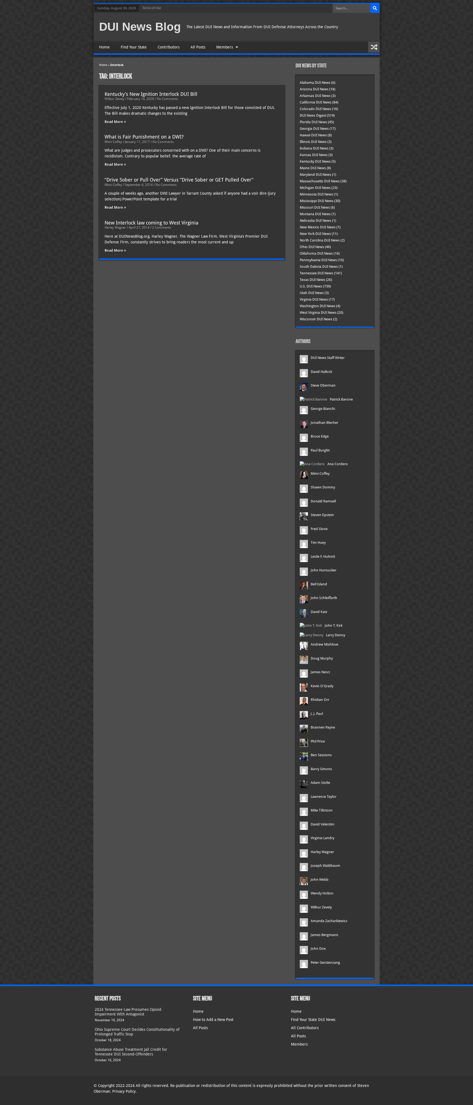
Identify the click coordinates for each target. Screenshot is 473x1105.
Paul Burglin (320, 450)
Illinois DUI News (313, 142)
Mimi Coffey (320, 473)
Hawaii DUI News (313, 135)
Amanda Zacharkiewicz (329, 921)
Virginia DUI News (314, 299)
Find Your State (134, 47)
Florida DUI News (313, 122)
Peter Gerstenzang (325, 962)
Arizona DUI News (314, 89)
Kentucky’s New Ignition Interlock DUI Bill (151, 94)
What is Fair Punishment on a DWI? (144, 137)
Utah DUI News (312, 293)
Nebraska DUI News (315, 220)
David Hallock (321, 372)
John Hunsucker (323, 570)
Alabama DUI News (315, 82)
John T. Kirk (333, 625)
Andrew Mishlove (324, 644)
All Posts (198, 47)
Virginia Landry (322, 838)
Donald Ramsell (323, 501)
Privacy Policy (124, 1091)
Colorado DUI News (315, 109)
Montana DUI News (315, 214)
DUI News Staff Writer (328, 358)
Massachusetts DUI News (320, 181)
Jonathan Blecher (324, 423)
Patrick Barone (341, 399)
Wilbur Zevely (321, 907)
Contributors (169, 47)
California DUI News (315, 102)
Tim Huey (318, 542)
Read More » (115, 122)
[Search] (375, 8)
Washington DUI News (317, 306)
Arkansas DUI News (315, 96)
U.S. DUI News (311, 286)
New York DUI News (315, 234)
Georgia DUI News (314, 128)
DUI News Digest (313, 115)
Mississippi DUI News (316, 201)
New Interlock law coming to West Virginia (151, 223)
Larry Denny (335, 635)
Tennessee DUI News (316, 273)
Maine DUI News (313, 168)
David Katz (319, 612)
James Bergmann (324, 935)
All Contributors (305, 1028)
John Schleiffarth (324, 598)
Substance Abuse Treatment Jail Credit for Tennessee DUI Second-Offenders (131, 1051)
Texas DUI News (312, 280)
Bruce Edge (320, 436)
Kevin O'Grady (322, 686)
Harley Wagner (322, 852)
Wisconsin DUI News (316, 319)
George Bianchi (323, 409)
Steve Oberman (323, 385)
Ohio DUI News (312, 247)
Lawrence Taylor (323, 797)
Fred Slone (319, 529)
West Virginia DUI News (318, 312)
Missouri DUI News (315, 207)
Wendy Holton (322, 893)
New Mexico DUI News (318, 227)
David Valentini (322, 824)
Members (224, 47)
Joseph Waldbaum (325, 866)
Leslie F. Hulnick (323, 556)
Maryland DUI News (315, 174)
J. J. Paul (317, 714)
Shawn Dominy (323, 487)
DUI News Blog (140, 26)
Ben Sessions (321, 755)
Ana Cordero (337, 464)
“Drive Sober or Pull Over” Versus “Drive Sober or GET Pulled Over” (179, 180)
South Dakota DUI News (319, 266)
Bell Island (319, 584)
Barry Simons (321, 769)
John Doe (318, 948)
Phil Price (318, 741)
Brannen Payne (323, 727)
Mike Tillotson (322, 810)
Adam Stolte (320, 783)
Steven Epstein (322, 515)
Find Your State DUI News (313, 1019)
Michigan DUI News (315, 188)
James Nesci (320, 672)
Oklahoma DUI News (316, 253)
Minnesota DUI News (316, 194)
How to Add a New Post (213, 1019)
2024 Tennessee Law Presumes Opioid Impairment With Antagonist (128, 1011)
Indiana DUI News (314, 148)
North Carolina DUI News (320, 240)
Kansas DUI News (314, 155)
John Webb (319, 879)
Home (104, 47)
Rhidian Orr (320, 700)
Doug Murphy (322, 658)
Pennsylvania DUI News (318, 260)
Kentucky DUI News (315, 161)
